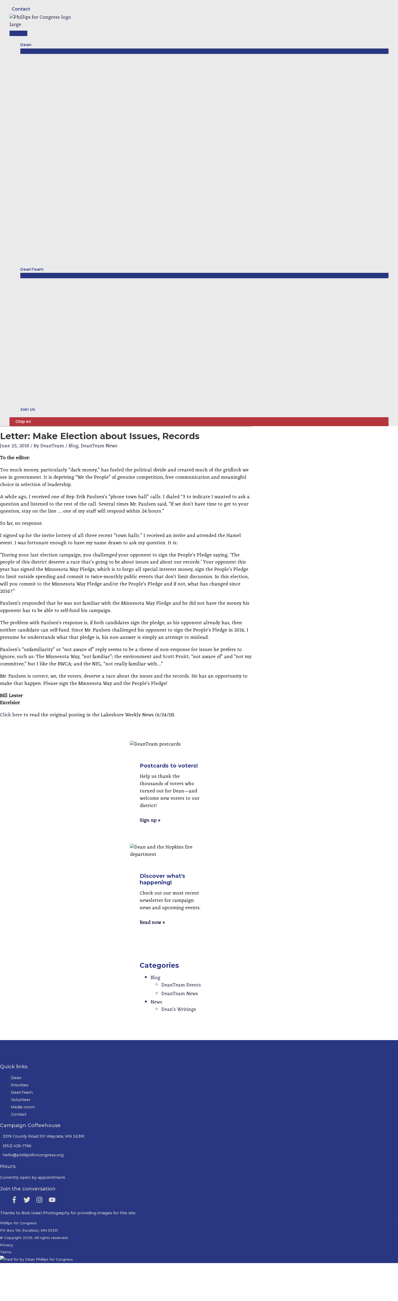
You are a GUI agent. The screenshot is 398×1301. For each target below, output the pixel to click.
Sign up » (150, 820)
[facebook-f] (16, 1199)
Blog (73, 446)
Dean (16, 1077)
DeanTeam (22, 1092)
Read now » (152, 922)
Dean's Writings (178, 1009)
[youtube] (53, 1199)
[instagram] (42, 1199)
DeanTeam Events (181, 985)
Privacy (6, 1245)
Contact (21, 9)
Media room (23, 1107)
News (156, 1002)
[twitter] (29, 1199)
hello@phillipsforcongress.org (33, 1155)
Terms (6, 1252)
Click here (11, 715)
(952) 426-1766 (17, 1145)
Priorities (19, 1085)
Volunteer (21, 1099)
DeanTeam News (99, 446)
